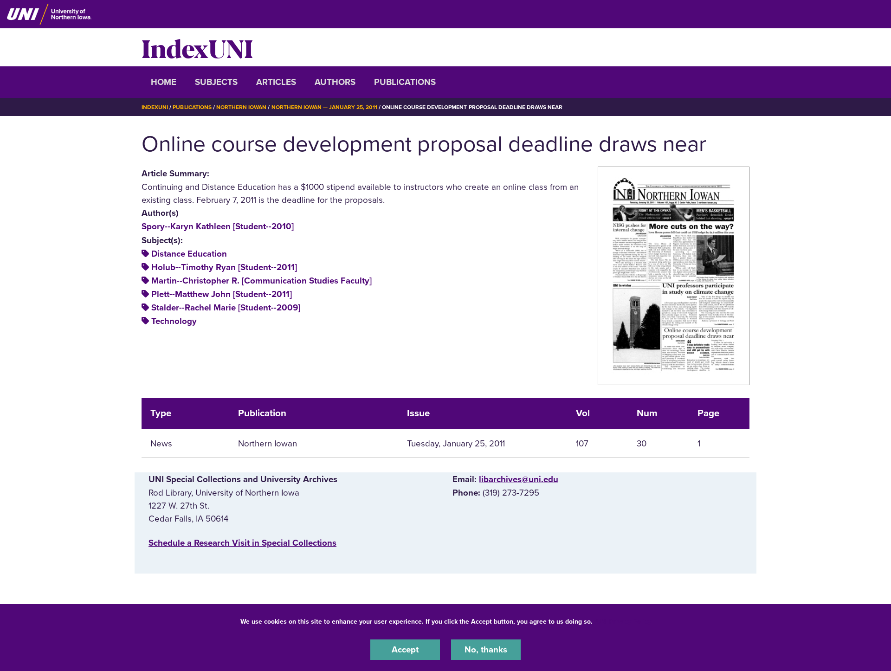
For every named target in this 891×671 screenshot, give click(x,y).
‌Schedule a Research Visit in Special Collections (242, 543)
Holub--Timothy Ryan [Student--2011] (224, 267)
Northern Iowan (241, 107)
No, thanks (486, 650)
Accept (405, 650)
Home (163, 82)
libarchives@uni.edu (518, 479)
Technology (174, 321)
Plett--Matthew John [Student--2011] (221, 294)
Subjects (216, 82)
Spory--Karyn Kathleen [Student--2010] (218, 226)
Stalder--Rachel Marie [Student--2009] (225, 308)
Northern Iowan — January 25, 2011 (324, 107)
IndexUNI (197, 47)
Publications (405, 82)
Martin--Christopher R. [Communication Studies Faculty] (261, 281)
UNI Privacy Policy (623, 622)
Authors (335, 82)
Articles (276, 82)
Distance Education (189, 254)
